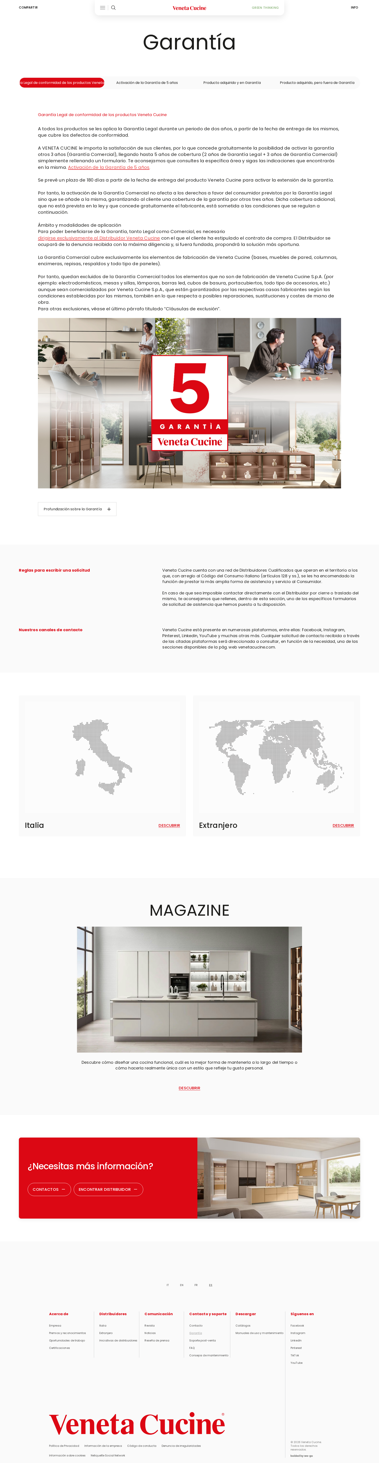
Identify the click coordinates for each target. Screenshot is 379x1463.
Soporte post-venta (202, 1340)
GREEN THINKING (265, 7)
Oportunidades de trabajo (67, 1340)
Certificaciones (59, 1348)
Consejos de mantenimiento (208, 1355)
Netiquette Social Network (108, 1455)
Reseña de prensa (157, 1340)
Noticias (150, 1333)
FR (196, 1285)
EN (181, 1285)
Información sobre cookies (67, 1455)
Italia (102, 1325)
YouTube (296, 1363)
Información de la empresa (103, 1446)
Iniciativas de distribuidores (118, 1340)
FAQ (191, 1348)
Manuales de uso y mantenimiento (259, 1333)
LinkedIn (296, 1340)
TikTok (295, 1355)
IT (168, 1285)
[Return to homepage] (137, 1423)
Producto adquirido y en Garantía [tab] (232, 82)
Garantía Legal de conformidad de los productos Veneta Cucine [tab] (62, 82)
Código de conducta (141, 1446)
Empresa (55, 1325)
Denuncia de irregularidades (181, 1446)
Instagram (298, 1333)
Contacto (195, 1325)
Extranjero (106, 1333)
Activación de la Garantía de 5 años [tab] (147, 82)
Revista (150, 1325)
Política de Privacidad (64, 1446)
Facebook (297, 1325)
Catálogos (243, 1325)
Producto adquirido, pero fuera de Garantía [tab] (317, 82)
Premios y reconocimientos (67, 1333)
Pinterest (296, 1348)
